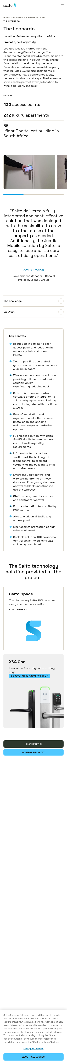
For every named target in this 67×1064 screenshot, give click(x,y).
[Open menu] (62, 5)
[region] (33, 1037)
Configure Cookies (33, 1048)
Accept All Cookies (33, 1056)
